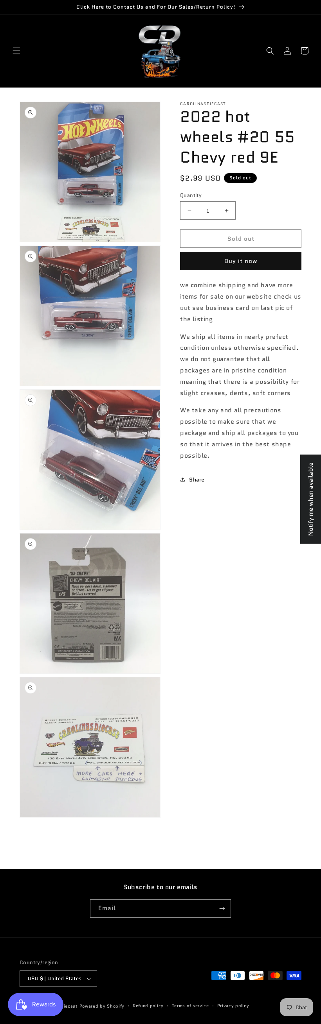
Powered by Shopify (102, 1006)
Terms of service (190, 1006)
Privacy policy (233, 1006)
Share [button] (197, 479)
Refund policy (148, 1006)
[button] (16, 50)
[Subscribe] (222, 908)
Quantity (191, 195)
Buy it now (240, 261)
